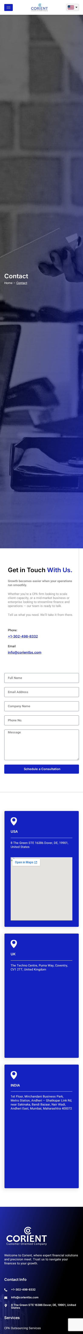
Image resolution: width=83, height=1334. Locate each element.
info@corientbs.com (24, 652)
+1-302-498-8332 (23, 636)
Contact (21, 283)
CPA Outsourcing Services (22, 1328)
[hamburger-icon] (8, 7)
